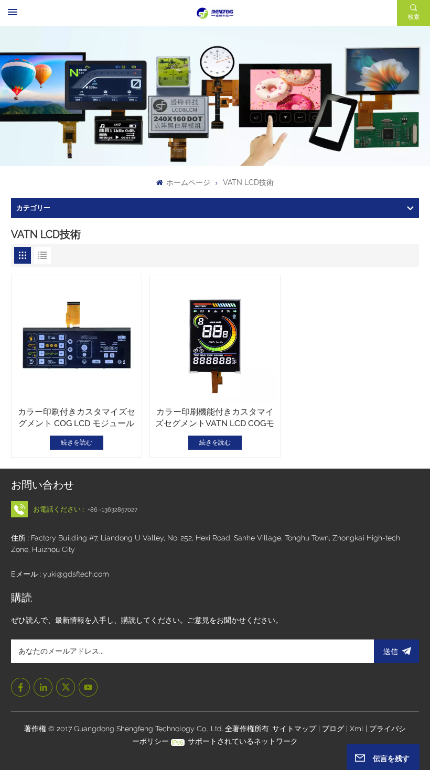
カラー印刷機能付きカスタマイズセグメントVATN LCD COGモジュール (214, 418)
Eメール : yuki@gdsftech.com (60, 574)
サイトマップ (295, 728)
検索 (414, 16)
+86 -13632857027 (112, 509)
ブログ (334, 728)
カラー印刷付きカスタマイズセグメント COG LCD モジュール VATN (76, 418)
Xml (356, 728)
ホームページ (187, 182)
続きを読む (76, 442)
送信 (390, 651)
